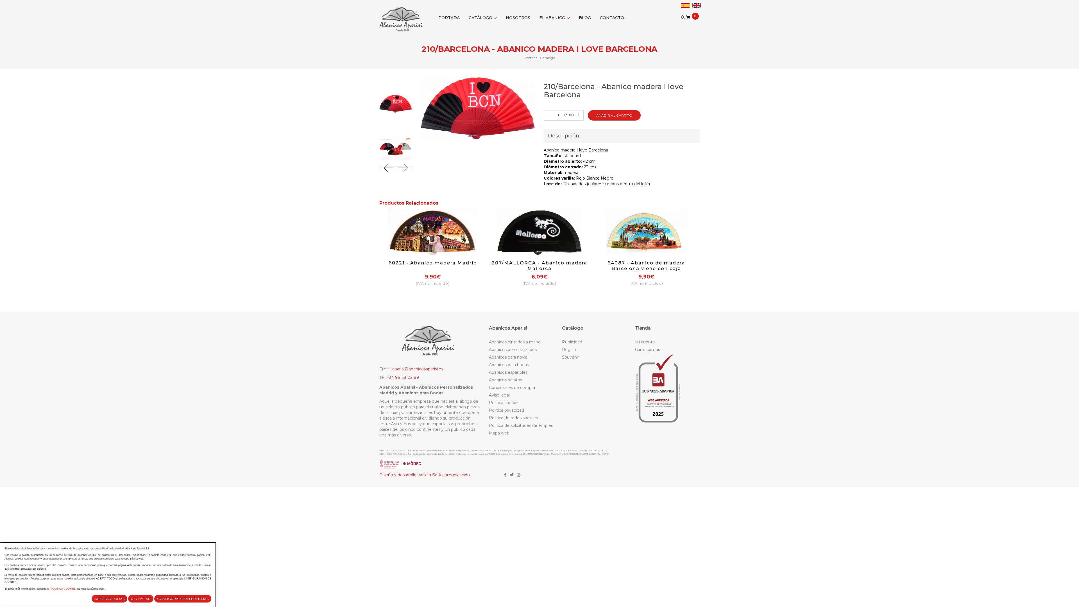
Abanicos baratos (505, 379)
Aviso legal (499, 395)
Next (403, 168)
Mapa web (499, 433)
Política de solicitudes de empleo (521, 425)
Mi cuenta (645, 342)
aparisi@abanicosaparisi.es (417, 369)
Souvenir (570, 357)
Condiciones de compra (512, 387)
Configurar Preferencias (182, 599)
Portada (449, 17)
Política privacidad (506, 410)
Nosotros (518, 17)
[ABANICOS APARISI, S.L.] (402, 15)
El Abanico (552, 17)
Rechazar (141, 599)
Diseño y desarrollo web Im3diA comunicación (424, 474)
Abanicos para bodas (509, 364)
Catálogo (481, 17)
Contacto (612, 17)
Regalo (569, 349)
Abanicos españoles (508, 372)
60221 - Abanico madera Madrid (433, 263)
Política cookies (504, 402)
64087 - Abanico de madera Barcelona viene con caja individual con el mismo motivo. (646, 268)
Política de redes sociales (513, 417)
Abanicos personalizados (513, 349)
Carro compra (648, 349)
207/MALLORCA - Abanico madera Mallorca (539, 265)
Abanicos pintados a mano (515, 342)
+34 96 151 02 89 (403, 377)
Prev (388, 168)
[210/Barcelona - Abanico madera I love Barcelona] (395, 103)
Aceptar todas (109, 599)
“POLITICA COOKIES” (63, 588)
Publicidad (572, 342)
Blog (585, 17)
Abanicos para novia (508, 357)
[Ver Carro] (688, 17)
